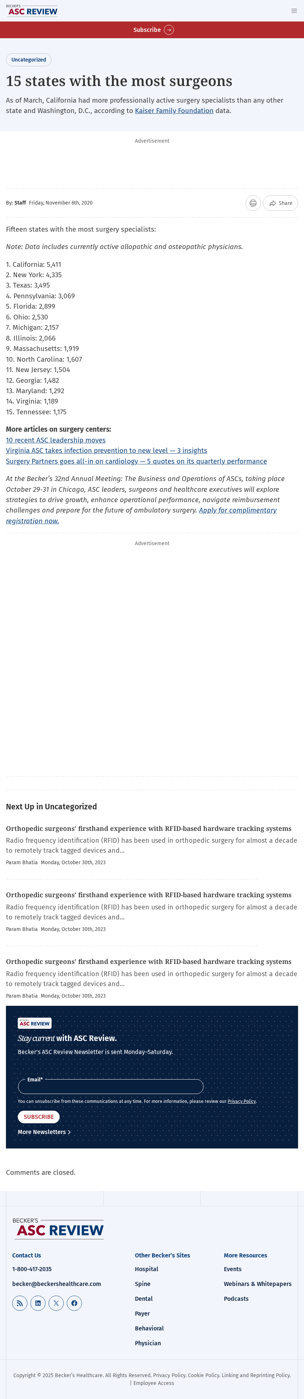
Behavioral (149, 1328)
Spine (143, 1283)
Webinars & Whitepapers (258, 1283)
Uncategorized (28, 60)
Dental (144, 1298)
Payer (142, 1313)
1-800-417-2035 (32, 1269)
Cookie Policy (203, 1375)
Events (233, 1269)
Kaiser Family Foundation (174, 110)
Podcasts (236, 1298)
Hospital (146, 1269)
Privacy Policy (242, 1101)
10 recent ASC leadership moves (56, 440)
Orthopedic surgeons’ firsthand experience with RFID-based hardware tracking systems (148, 828)
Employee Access (153, 1383)
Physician (148, 1343)
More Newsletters (42, 1132)
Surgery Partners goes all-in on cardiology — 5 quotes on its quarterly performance (136, 461)
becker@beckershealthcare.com (56, 1283)
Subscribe (147, 29)
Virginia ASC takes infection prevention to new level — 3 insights (106, 450)
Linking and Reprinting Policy (256, 1375)
